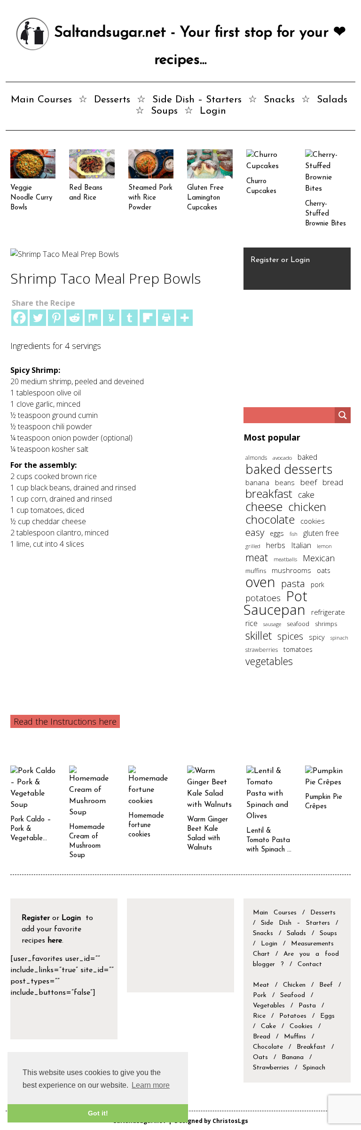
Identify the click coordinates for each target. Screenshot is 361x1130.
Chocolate (268, 1047)
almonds (256, 458)
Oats (260, 1057)
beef (308, 482)
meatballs (285, 559)
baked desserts (288, 469)
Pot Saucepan (275, 603)
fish (294, 533)
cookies (312, 521)
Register (265, 260)
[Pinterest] (56, 318)
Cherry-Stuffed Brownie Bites (325, 214)
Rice (259, 1016)
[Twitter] (38, 318)
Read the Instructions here (65, 721)
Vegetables (269, 1005)
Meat (261, 985)
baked (307, 457)
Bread (261, 1036)
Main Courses (41, 100)
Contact (310, 964)
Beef (326, 985)
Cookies (301, 1026)
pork (317, 584)
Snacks (279, 100)
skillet (258, 635)
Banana (293, 1057)
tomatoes (298, 649)
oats (323, 570)
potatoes (263, 598)
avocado (282, 457)
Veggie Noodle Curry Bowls (31, 198)
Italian (301, 545)
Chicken (294, 985)
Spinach (314, 1067)
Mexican (319, 558)
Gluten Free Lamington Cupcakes (205, 198)
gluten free (321, 533)
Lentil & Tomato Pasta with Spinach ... (268, 840)
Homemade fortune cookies (146, 825)
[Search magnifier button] (343, 415)
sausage (272, 623)
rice (251, 623)
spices (290, 636)
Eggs (327, 1016)
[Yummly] (111, 318)
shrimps (326, 624)
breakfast (268, 493)
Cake (268, 1026)
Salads (332, 100)
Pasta (307, 1005)
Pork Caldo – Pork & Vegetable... (30, 829)
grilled (252, 546)
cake (306, 494)
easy (254, 532)
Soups (164, 111)
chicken (307, 506)
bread (332, 482)
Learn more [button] (151, 1085)
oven (260, 582)
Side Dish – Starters (197, 100)
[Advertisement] (121, 620)
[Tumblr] (129, 318)
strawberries (261, 650)
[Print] (166, 318)
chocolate (270, 519)
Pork (260, 995)
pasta (293, 583)
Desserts (112, 100)
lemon (324, 546)
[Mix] (93, 318)
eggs (277, 533)
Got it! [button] (98, 1113)
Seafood (292, 995)
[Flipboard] (148, 318)
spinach (339, 638)
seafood (298, 623)
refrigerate (328, 612)
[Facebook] (19, 318)
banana (257, 482)
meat (256, 557)
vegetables (269, 661)
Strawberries (271, 1067)
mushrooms (291, 570)
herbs (275, 545)
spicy (317, 637)
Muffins (295, 1036)
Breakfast (311, 1047)
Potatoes (292, 1016)
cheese (264, 506)
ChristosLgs (230, 1120)
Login (213, 111)
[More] (184, 318)
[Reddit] (74, 318)
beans (285, 482)
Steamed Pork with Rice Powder (150, 198)
